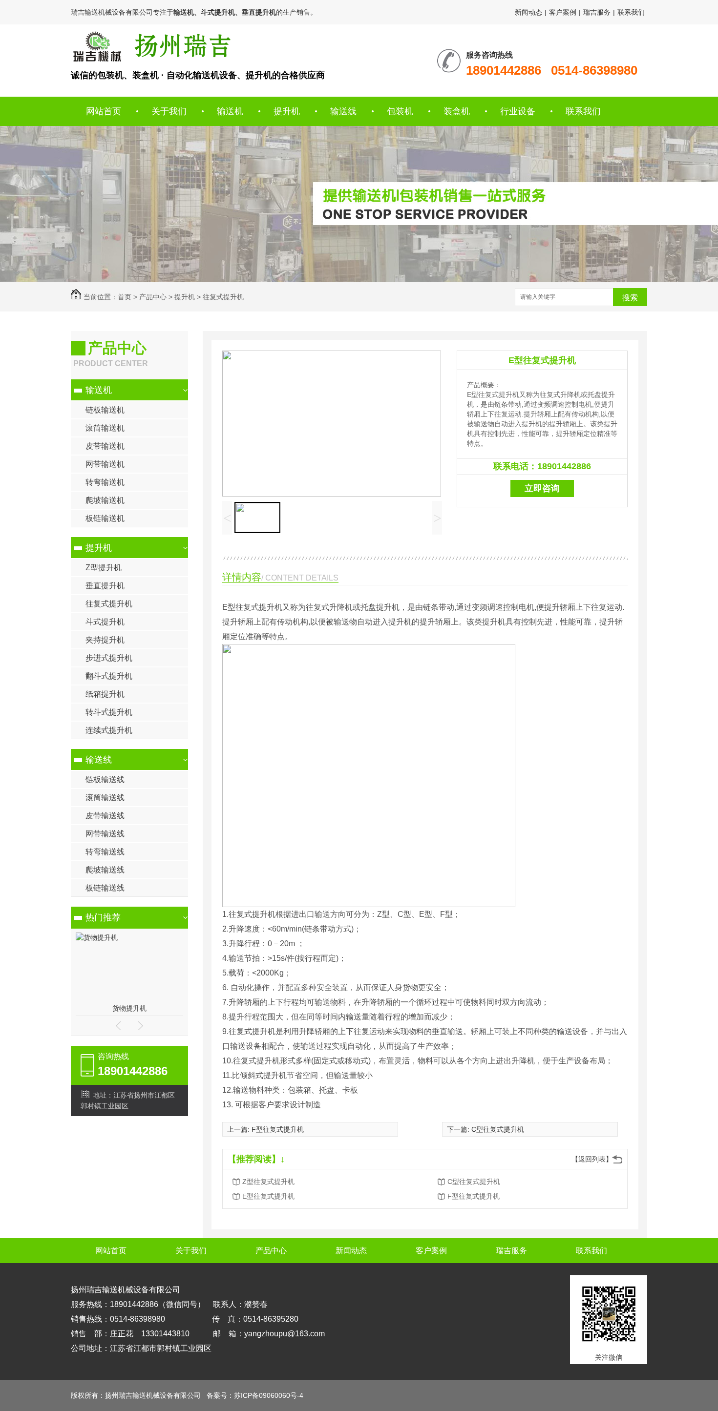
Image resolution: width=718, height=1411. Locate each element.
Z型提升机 (103, 567)
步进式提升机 (108, 658)
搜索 (630, 297)
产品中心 (153, 297)
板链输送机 (105, 518)
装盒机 (456, 111)
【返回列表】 (591, 1159)
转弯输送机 (105, 482)
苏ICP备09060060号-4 (268, 1395)
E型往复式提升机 (542, 360)
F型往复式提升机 (278, 1129)
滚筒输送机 (105, 428)
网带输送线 (105, 834)
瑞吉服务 (597, 12)
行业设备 (517, 111)
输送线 (343, 111)
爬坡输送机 (105, 500)
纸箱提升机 (105, 694)
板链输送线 (105, 888)
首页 (124, 297)
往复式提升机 (223, 297)
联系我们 (631, 12)
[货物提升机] (97, 937)
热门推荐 (103, 917)
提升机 (287, 111)
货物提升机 (129, 1008)
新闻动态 (528, 12)
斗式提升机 (105, 622)
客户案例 (562, 12)
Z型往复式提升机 (268, 1181)
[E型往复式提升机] (151, 46)
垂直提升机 (105, 585)
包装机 (400, 111)
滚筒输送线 (105, 797)
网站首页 (103, 111)
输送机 (230, 111)
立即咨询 (542, 488)
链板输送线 (105, 779)
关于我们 (169, 111)
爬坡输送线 (105, 870)
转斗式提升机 (108, 712)
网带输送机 (105, 464)
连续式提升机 (108, 730)
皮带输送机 (105, 446)
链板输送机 (105, 410)
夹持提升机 (105, 640)
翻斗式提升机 (108, 676)
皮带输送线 (105, 815)
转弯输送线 (105, 852)
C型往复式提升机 (497, 1129)
